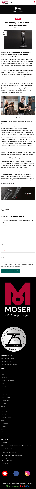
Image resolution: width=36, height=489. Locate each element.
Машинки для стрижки (8, 380)
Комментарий (4, 225)
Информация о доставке (7, 358)
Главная (15, 11)
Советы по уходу (7, 435)
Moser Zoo (5, 412)
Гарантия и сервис (5, 400)
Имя (2, 244)
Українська (5, 423)
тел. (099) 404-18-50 (6, 449)
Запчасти (5, 394)
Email (3, 251)
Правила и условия (6, 361)
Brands (3, 406)
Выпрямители (6, 383)
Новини (21, 11)
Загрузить (3, 429)
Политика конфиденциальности (9, 364)
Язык (2, 420)
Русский (4, 426)
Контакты (3, 403)
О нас (2, 374)
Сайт (2, 257)
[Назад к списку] (18, 209)
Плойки (4, 386)
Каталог (4, 432)
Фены (4, 389)
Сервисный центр (7, 417)
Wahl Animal (6, 414)
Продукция (4, 377)
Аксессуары (5, 392)
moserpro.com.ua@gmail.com (8, 452)
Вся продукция (6, 397)
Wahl (4, 409)
